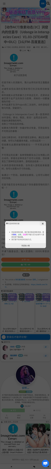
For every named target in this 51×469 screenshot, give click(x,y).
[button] (45, 463)
